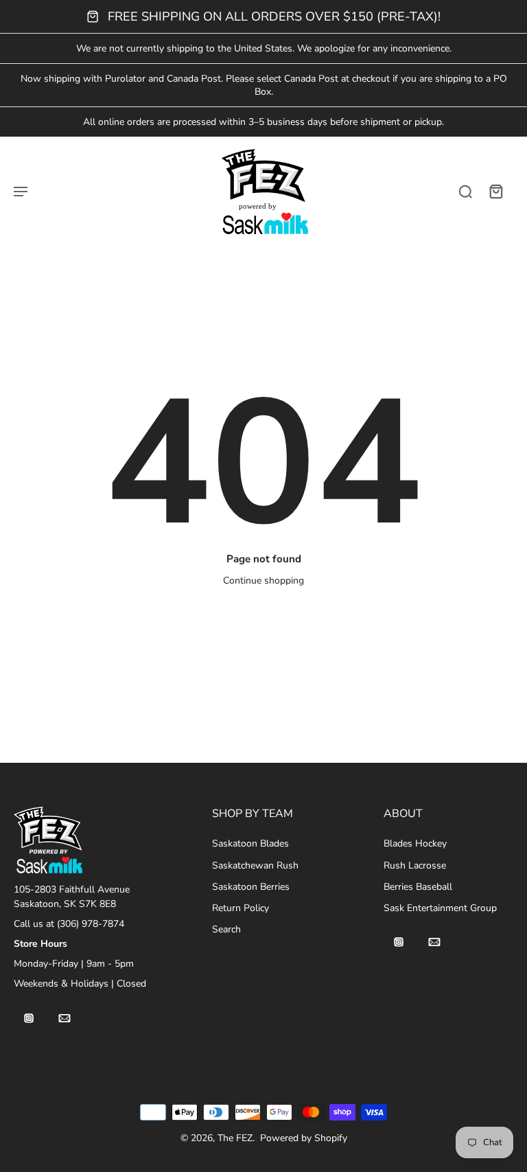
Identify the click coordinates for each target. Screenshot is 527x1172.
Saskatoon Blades (250, 843)
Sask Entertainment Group (440, 908)
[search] (465, 191)
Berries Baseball (418, 886)
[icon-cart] (495, 191)
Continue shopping (263, 580)
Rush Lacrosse (415, 865)
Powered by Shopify (303, 1138)
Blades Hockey (415, 843)
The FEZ (235, 1138)
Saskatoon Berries (251, 886)
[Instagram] (29, 1018)
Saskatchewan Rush (255, 865)
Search (226, 929)
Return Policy (240, 908)
